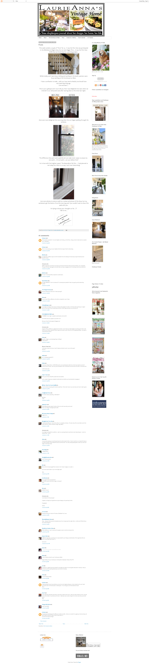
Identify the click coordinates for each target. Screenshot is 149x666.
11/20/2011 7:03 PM (45, 515)
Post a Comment (43, 621)
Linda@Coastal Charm (46, 392)
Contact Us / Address (71, 37)
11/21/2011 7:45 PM (45, 608)
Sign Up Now (100, 78)
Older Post (86, 623)
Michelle (43, 254)
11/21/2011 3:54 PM (45, 600)
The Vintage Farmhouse (46, 289)
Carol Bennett (44, 478)
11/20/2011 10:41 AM (46, 268)
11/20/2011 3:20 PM (45, 460)
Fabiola (43, 363)
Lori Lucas (44, 511)
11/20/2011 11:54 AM (45, 342)
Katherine (44, 272)
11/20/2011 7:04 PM (45, 524)
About (45, 37)
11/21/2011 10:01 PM (45, 618)
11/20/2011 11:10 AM (46, 301)
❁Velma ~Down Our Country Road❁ (49, 385)
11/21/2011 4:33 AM (45, 561)
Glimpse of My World (46, 604)
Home (40, 37)
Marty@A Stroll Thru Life (47, 421)
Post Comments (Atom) (48, 626)
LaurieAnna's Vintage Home (48, 230)
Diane (43, 297)
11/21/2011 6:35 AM (45, 578)
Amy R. (43, 592)
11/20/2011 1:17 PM (45, 417)
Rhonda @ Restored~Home (47, 519)
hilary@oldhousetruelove (47, 457)
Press (63, 37)
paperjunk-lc (44, 404)
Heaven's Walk (45, 536)
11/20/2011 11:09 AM (46, 293)
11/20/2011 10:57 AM (46, 285)
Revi (43, 465)
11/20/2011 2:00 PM (45, 445)
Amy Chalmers (45, 280)
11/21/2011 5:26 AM (45, 570)
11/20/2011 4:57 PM (45, 473)
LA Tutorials (90, 37)
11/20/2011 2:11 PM (45, 453)
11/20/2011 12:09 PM (46, 359)
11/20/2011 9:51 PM (45, 531)
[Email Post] (66, 230)
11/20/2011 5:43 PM (45, 491)
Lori (43, 565)
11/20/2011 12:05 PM (46, 351)
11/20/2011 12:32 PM (45, 388)
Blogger (79, 662)
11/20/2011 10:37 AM (46, 250)
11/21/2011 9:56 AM (45, 588)
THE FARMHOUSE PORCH (47, 314)
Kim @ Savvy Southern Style (47, 528)
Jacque (43, 547)
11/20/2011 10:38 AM (46, 259)
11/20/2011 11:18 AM (45, 323)
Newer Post (41, 623)
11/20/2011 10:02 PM (46, 543)
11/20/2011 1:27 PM (45, 435)
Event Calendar (81, 37)
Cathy (43, 337)
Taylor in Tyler (45, 374)
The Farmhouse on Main (54, 37)
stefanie (43, 355)
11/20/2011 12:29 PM (46, 370)
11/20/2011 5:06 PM (45, 484)
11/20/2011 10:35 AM (46, 243)
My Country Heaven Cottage (47, 413)
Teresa (43, 574)
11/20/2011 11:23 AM (45, 333)
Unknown (44, 238)
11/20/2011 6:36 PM (45, 507)
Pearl (43, 488)
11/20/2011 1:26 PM (45, 426)
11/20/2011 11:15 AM (45, 310)
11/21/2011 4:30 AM (45, 551)
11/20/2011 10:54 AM (46, 276)
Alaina (43, 439)
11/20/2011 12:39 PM (45, 400)
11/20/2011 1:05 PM (45, 409)
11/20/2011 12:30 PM (46, 381)
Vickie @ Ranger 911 (46, 305)
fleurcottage (44, 449)
